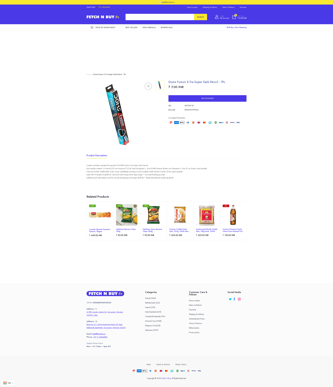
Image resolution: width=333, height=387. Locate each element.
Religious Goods (152, 325)
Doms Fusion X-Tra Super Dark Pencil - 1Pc (196, 82)
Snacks (150, 298)
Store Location (192, 7)
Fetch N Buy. (166, 378)
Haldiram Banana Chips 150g (126, 230)
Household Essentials (155, 316)
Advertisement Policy (197, 318)
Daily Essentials (153, 312)
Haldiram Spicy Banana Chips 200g (152, 230)
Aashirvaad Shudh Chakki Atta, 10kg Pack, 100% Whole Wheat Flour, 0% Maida (206, 230)
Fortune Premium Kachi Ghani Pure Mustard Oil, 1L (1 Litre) (233, 230)
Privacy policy (194, 332)
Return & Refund (228, 7)
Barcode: (171, 110)
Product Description (97, 155)
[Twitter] (230, 298)
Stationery (151, 330)
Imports (150, 307)
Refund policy (194, 328)
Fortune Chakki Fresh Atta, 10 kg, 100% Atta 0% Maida (178, 230)
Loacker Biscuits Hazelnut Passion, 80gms (99, 230)
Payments (243, 7)
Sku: (170, 106)
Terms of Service (195, 323)
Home (89, 74)
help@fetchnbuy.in (98, 334)
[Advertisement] (166, 50)
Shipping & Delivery (210, 7)
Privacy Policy (181, 364)
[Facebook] (235, 298)
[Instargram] (239, 298)
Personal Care (153, 321)
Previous (86, 224)
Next (246, 224)
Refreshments (152, 302)
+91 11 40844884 (100, 337)
